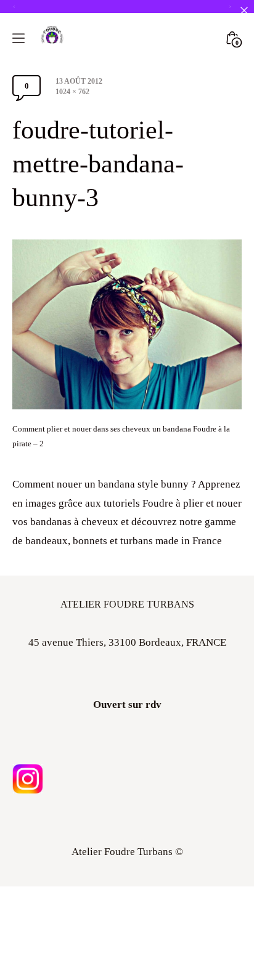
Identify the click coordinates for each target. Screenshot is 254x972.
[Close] (244, 10)
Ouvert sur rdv (127, 704)
